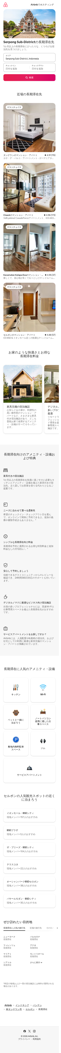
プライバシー (24, 1039)
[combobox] (29, 58)
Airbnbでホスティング (42, 4)
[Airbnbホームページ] (5, 4)
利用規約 (37, 1039)
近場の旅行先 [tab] (36, 928)
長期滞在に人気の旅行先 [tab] (14, 928)
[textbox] (16, 68)
